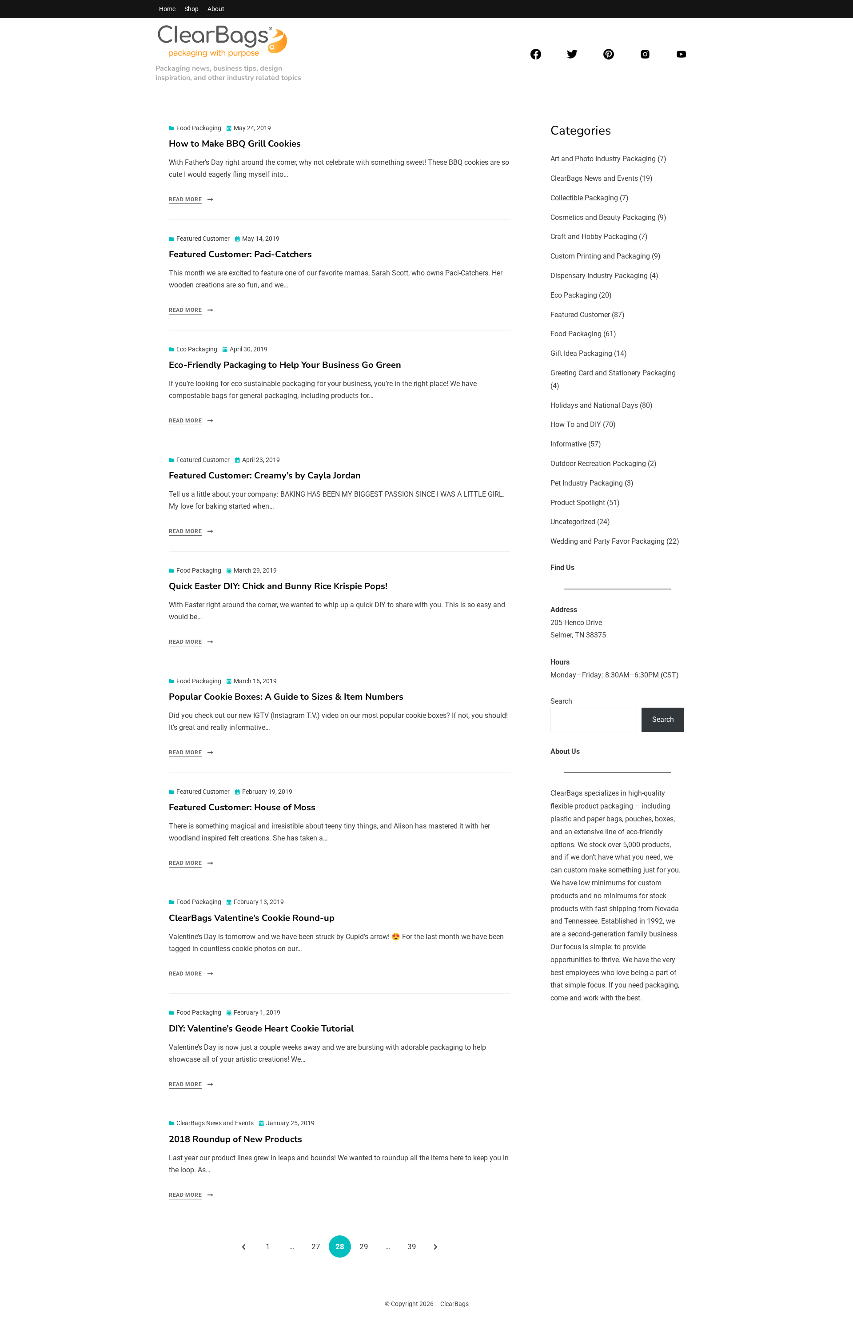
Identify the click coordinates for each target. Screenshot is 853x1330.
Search (561, 701)
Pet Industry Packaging (586, 483)
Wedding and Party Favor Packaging (607, 541)
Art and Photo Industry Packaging (603, 159)
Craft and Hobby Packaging (593, 236)
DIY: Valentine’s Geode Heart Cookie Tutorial (261, 1029)
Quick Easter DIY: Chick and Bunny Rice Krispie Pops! (278, 586)
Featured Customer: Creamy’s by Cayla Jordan (265, 476)
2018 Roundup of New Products (235, 1139)
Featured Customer (203, 238)
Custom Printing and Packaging (600, 256)
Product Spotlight (577, 502)
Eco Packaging (196, 349)
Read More (185, 199)
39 (415, 1246)
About (215, 8)
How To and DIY (575, 424)
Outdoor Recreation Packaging (598, 463)
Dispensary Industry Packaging (599, 275)
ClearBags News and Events (215, 1123)
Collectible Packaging (584, 198)
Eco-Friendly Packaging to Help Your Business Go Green (285, 365)
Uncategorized (572, 522)
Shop (191, 8)
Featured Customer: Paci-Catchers (240, 254)
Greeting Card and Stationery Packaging (613, 373)
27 (319, 1246)
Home (167, 8)
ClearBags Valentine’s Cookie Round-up (252, 918)
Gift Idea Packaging (581, 353)
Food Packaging (198, 127)
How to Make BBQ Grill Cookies (235, 144)
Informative (568, 444)
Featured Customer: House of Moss (242, 807)
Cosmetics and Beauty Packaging (603, 217)
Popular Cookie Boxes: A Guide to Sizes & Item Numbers (286, 697)
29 (367, 1246)
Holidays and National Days (594, 405)
